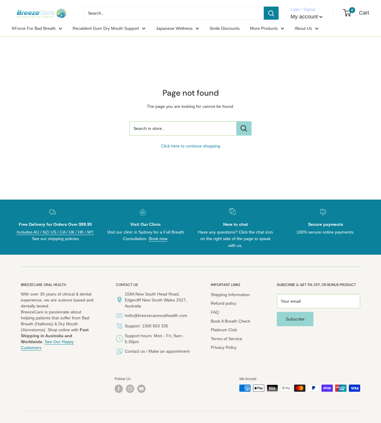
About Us (303, 28)
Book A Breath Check (230, 321)
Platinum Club (224, 329)
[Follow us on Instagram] (130, 389)
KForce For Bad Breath (34, 28)
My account (304, 17)
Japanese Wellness (174, 28)
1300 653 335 (155, 326)
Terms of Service (226, 338)
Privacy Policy (224, 347)
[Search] (271, 13)
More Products (264, 28)
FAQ (215, 312)
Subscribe (295, 319)
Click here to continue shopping (190, 146)
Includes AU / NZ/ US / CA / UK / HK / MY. (55, 232)
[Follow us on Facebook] (119, 389)
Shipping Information (230, 294)
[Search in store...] (244, 128)
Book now (158, 238)
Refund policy (223, 303)
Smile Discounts (225, 28)
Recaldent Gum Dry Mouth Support (106, 28)
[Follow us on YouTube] (141, 389)
